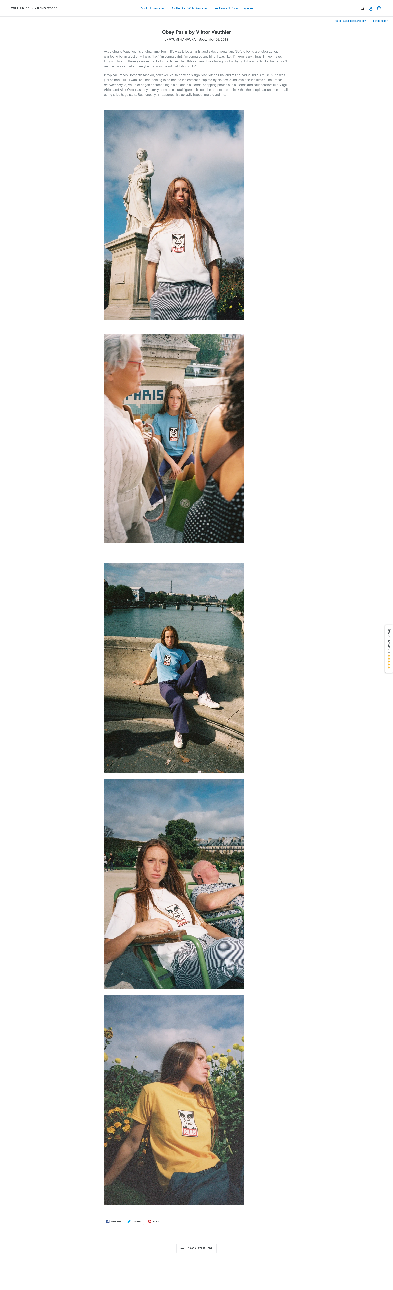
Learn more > (381, 21)
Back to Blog (199, 1248)
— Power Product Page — (234, 8)
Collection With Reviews (190, 8)
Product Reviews (152, 8)
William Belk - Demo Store (34, 8)
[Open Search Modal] (362, 8)
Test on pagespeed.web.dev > (351, 21)
